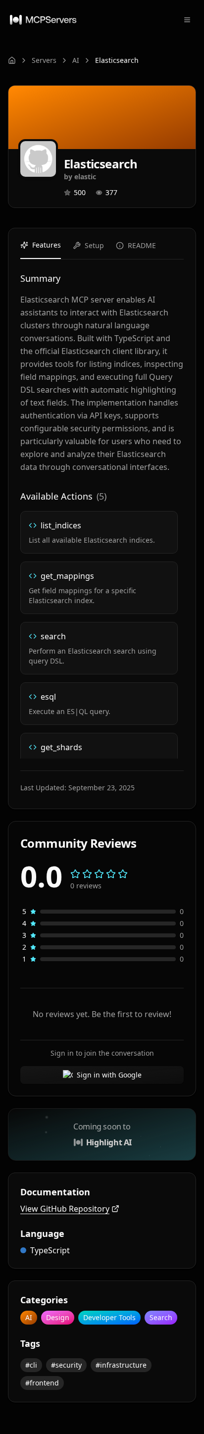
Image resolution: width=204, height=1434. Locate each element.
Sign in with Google (109, 1074)
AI (75, 60)
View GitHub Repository (64, 1208)
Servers (44, 60)
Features (46, 245)
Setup (94, 245)
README (142, 245)
